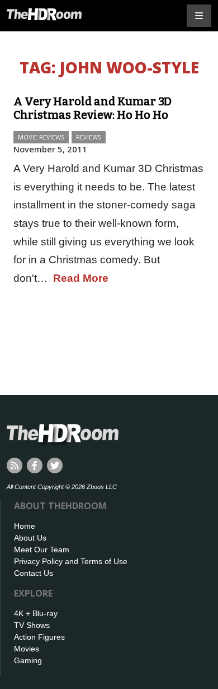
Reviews (88, 137)
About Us (30, 537)
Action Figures (39, 636)
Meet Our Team (41, 549)
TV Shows (32, 625)
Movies (26, 648)
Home (24, 526)
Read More (80, 278)
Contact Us (33, 573)
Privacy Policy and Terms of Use (70, 561)
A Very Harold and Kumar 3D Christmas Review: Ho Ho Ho (92, 108)
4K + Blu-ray (36, 613)
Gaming (28, 660)
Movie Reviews (41, 137)
